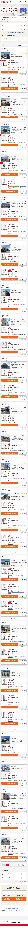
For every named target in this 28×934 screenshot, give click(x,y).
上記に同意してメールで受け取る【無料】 (14, 899)
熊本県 (9, 908)
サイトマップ (3, 918)
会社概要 (23, 918)
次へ (24, 865)
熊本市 (13, 908)
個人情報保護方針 (16, 918)
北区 (17, 908)
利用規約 (9, 918)
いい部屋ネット (4, 908)
